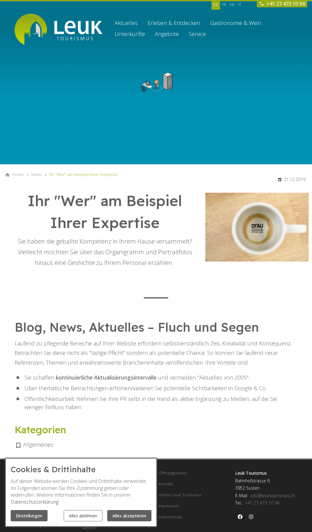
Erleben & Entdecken (173, 23)
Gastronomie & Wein (235, 23)
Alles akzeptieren (129, 516)
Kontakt (165, 484)
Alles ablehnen (83, 516)
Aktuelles (126, 23)
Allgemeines (38, 444)
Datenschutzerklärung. (35, 501)
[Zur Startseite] (58, 29)
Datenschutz (170, 517)
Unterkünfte (130, 33)
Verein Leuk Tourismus (179, 495)
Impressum (168, 506)
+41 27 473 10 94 (262, 503)
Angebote (167, 33)
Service (197, 33)
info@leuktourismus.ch (272, 495)
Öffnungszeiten (172, 473)
